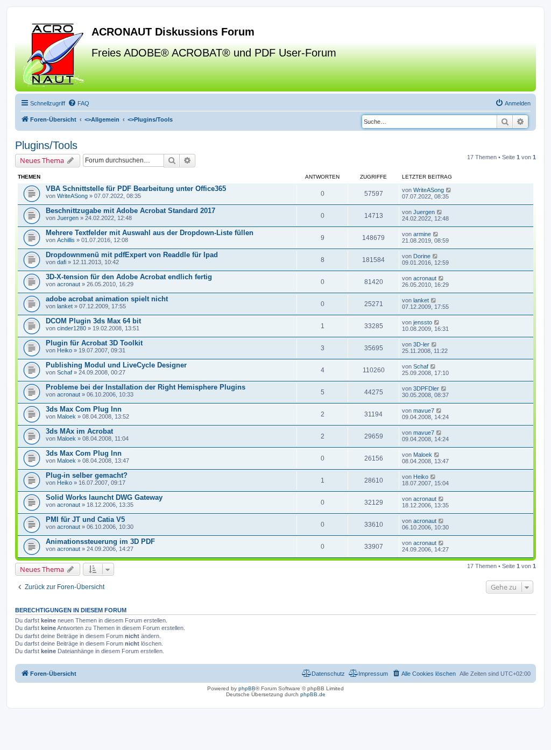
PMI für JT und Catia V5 (85, 519)
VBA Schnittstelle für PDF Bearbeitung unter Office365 (136, 189)
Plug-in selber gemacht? (87, 475)
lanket (65, 306)
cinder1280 (71, 328)
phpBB (247, 688)
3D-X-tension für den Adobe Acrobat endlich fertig (129, 277)
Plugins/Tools (46, 145)
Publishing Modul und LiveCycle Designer (116, 365)
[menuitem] (78, 103)
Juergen (68, 218)
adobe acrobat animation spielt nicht (107, 299)
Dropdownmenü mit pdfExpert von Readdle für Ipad (132, 255)
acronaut (68, 284)
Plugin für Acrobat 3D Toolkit (94, 343)
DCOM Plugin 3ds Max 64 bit (93, 321)
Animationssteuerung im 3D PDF (100, 541)
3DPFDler (426, 388)
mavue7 (423, 410)
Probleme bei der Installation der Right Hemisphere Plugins (145, 387)
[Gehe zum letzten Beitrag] (449, 190)
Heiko (64, 350)
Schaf (64, 372)
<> (101, 119)
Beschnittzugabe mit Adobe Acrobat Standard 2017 (130, 211)
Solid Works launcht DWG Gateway (104, 497)
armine (422, 234)
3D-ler (421, 344)
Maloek (66, 416)
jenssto (422, 322)
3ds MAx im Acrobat (79, 431)
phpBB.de (313, 694)
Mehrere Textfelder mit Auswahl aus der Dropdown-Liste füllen (149, 233)
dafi (61, 262)
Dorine (421, 256)
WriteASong (72, 196)
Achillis (66, 240)
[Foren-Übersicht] (54, 53)
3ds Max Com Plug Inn (84, 409)
